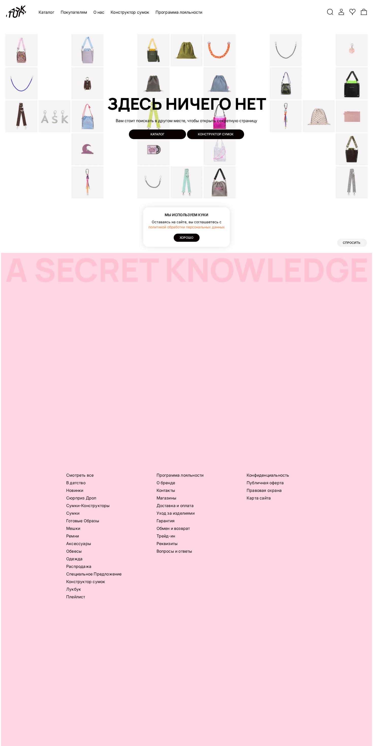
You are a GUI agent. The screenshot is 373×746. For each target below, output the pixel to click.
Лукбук (73, 589)
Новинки (74, 490)
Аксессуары (78, 543)
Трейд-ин (166, 535)
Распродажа (78, 566)
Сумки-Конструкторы (88, 505)
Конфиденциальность (268, 475)
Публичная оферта (265, 482)
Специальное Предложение (94, 573)
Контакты (166, 490)
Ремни (72, 535)
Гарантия (166, 520)
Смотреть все (80, 475)
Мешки (73, 528)
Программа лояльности (179, 12)
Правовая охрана (264, 490)
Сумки (72, 513)
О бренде (166, 482)
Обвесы (74, 551)
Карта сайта (259, 497)
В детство (76, 482)
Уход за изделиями (176, 513)
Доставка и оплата (175, 505)
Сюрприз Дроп (81, 497)
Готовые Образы (82, 520)
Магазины (167, 497)
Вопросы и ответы (174, 551)
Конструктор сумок (130, 12)
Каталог (46, 12)
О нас (99, 12)
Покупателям (74, 12)
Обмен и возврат (173, 528)
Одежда (74, 558)
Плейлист (75, 596)
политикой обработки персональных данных (186, 227)
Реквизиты (167, 543)
